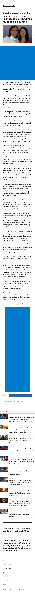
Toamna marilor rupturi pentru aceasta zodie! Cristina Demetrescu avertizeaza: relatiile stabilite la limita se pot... (21, 504)
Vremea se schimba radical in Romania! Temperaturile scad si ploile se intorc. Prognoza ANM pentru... (21, 482)
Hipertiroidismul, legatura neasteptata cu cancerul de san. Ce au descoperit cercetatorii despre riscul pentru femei (21, 419)
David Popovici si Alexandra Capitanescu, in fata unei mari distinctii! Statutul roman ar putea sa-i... (21, 461)
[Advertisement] (17, 63)
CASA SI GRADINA (8, 581)
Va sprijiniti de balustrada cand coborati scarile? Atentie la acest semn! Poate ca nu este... (21, 440)
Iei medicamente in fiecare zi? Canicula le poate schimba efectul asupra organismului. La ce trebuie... (21, 430)
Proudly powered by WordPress (18, 590)
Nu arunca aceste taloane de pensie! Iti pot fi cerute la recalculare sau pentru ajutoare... (21, 514)
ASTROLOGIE (7, 565)
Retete (5, 584)
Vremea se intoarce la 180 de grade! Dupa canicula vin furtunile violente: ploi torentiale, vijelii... (21, 472)
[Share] (20, 395)
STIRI (21, 401)
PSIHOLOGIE (7, 569)
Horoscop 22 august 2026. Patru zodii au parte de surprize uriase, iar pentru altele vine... (21, 451)
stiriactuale (6, 401)
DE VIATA (6, 573)
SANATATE (6, 577)
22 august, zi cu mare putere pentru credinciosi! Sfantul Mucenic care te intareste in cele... (19, 493)
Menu (29, 6)
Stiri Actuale (9, 6)
